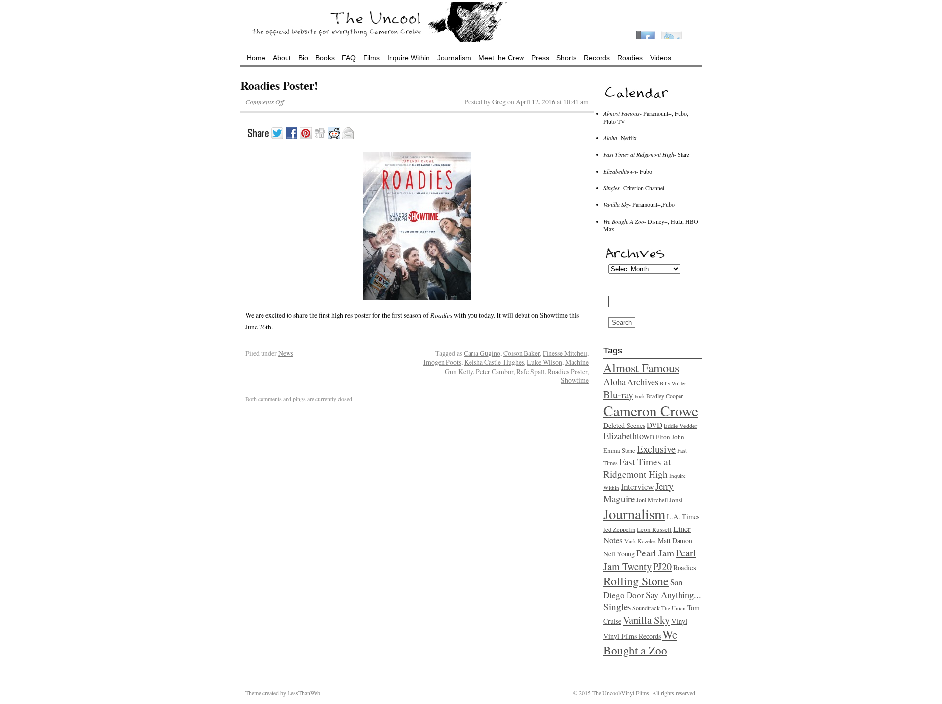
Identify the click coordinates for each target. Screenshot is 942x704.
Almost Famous (641, 367)
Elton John (669, 436)
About (282, 58)
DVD (654, 425)
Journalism (454, 58)
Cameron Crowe (650, 410)
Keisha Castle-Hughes (494, 362)
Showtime (575, 380)
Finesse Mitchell (565, 353)
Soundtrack (646, 608)
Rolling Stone (636, 581)
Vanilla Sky (646, 620)
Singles (617, 607)
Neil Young (619, 553)
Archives (642, 382)
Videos (660, 58)
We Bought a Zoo (640, 642)
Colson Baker (521, 353)
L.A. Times (683, 516)
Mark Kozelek (640, 541)
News (285, 353)
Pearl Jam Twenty (649, 559)
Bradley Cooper (664, 396)
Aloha (614, 382)
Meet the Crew (501, 58)
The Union (673, 608)
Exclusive (656, 448)
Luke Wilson (544, 362)
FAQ (349, 58)
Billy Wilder (673, 383)
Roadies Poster (567, 371)
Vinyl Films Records (632, 636)
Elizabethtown (628, 436)
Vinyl (679, 621)
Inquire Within (408, 58)
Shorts (566, 58)
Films (371, 58)
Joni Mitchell (652, 499)
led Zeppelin (619, 530)
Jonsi (676, 499)
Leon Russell (654, 529)
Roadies (630, 58)
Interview (637, 486)
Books (325, 58)
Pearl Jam (655, 553)
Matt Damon (675, 540)
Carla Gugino (482, 353)
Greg (499, 101)
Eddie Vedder (680, 425)
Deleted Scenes (624, 425)
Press (540, 58)
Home (256, 58)
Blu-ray (618, 394)
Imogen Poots (442, 362)
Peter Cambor (494, 371)
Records (597, 58)
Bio (303, 58)
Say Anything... (673, 595)
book (640, 396)
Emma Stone (619, 450)
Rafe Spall (530, 371)
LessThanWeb (304, 693)
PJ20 (662, 566)
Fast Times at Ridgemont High (637, 467)
